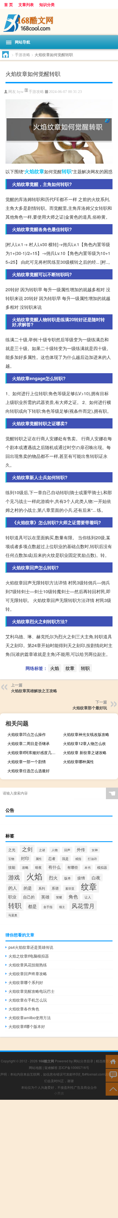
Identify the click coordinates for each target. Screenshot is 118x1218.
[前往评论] (112, 1075)
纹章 (39, 171)
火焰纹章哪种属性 (78, 761)
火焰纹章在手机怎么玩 (28, 1000)
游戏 (14, 877)
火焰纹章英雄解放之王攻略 (34, 690)
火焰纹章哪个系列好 (26, 982)
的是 (28, 888)
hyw (20, 92)
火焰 (29, 171)
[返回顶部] (112, 1088)
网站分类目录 (83, 1060)
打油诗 (92, 858)
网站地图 (35, 1067)
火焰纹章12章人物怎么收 (84, 743)
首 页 (8, 4)
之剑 (27, 849)
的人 (12, 888)
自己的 (29, 897)
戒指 (78, 858)
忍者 (51, 858)
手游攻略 (22, 54)
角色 (73, 896)
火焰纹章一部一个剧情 (26, 761)
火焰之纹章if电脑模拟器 (29, 956)
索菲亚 (69, 888)
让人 (88, 897)
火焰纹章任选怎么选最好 (28, 770)
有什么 (54, 867)
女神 (95, 850)
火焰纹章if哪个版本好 (27, 1026)
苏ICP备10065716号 (73, 1067)
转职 (67, 171)
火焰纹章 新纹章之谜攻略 (84, 752)
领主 (62, 906)
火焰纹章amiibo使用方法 (30, 1017)
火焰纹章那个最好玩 (89, 707)
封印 (25, 858)
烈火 (53, 878)
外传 (81, 849)
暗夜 (38, 867)
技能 (11, 867)
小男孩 (59, 1093)
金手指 (47, 906)
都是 (32, 906)
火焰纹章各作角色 (24, 1008)
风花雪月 (83, 905)
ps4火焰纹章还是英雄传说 (31, 947)
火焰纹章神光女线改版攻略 (86, 734)
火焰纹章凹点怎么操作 (26, 734)
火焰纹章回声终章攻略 (28, 973)
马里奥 (12, 915)
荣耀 (59, 897)
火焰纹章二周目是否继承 (28, 743)
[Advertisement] (59, 1159)
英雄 (45, 896)
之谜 (42, 850)
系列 (41, 888)
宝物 (11, 858)
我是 (65, 858)
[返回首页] (112, 1061)
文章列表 (26, 4)
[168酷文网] (59, 22)
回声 (67, 850)
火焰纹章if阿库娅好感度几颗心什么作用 (34, 752)
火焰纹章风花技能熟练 (28, 964)
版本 (67, 878)
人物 (55, 850)
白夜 (96, 878)
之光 (11, 849)
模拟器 (102, 867)
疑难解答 (51, 1067)
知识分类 (47, 4)
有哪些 (72, 867)
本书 (88, 867)
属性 (39, 859)
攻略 (25, 867)
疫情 (81, 878)
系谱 (55, 888)
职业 (12, 897)
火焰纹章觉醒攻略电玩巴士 (32, 991)
